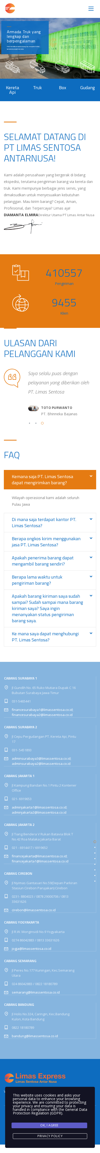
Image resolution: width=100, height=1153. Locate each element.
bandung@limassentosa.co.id (35, 1035)
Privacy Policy (50, 1136)
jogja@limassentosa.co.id (31, 948)
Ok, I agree (49, 1125)
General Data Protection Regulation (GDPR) (50, 1111)
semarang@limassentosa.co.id (36, 991)
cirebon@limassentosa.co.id (34, 909)
